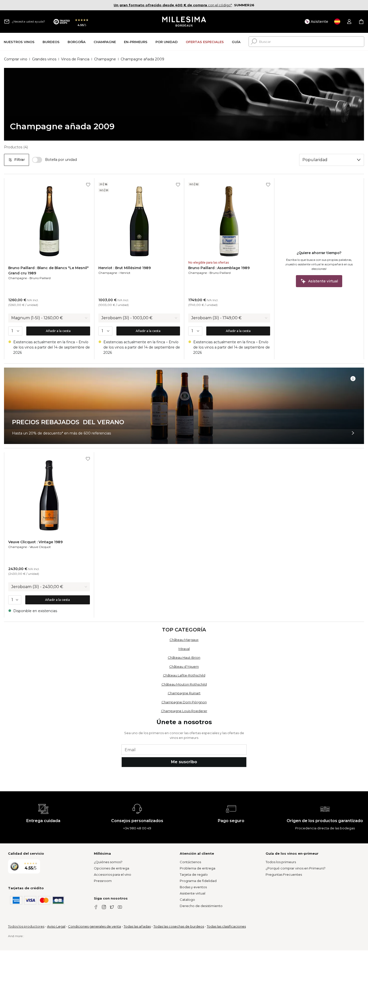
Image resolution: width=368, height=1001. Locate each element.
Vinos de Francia (75, 59)
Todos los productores (26, 926)
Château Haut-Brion (184, 657)
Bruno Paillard (40, 278)
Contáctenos (190, 862)
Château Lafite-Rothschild (184, 675)
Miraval (184, 649)
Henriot (125, 273)
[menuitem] (19, 42)
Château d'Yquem (184, 666)
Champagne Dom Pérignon (184, 702)
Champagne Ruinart (184, 693)
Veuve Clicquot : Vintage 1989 (35, 542)
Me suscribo (184, 761)
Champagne (105, 59)
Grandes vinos (44, 59)
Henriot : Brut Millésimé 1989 (124, 268)
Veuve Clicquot (40, 547)
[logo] (184, 21)
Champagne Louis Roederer (184, 711)
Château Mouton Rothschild (184, 684)
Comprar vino (15, 59)
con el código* (173, 5)
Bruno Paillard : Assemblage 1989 (219, 268)
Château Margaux (184, 640)
